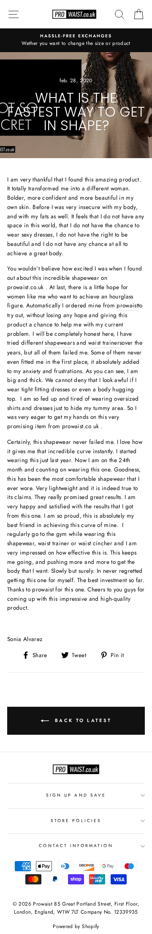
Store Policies (76, 820)
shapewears (59, 342)
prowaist (127, 305)
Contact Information (76, 845)
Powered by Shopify (76, 926)
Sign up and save (76, 795)
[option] (76, 40)
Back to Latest (82, 720)
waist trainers (105, 342)
